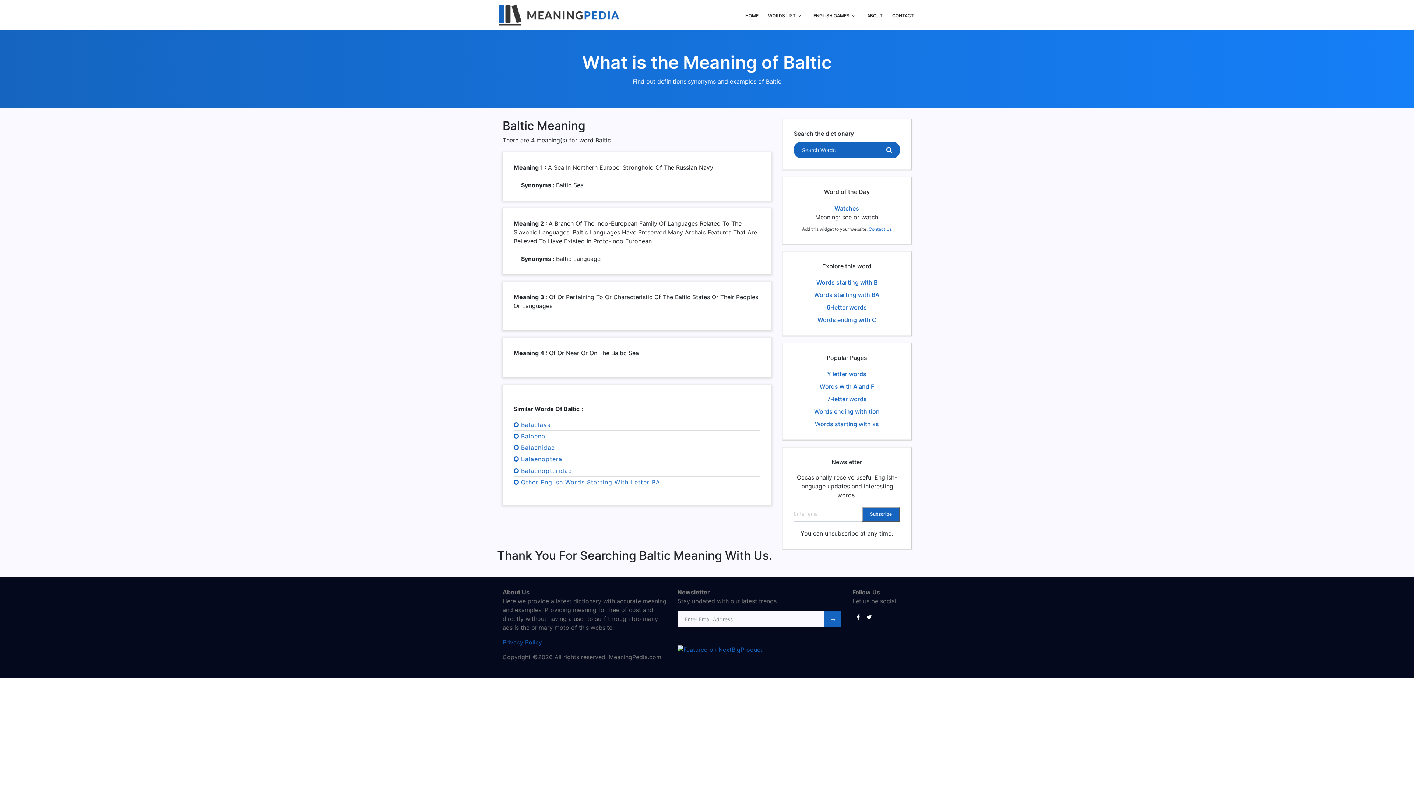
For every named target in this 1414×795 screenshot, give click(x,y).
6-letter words (847, 307)
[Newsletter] (832, 619)
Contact (903, 15)
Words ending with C (846, 320)
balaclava (536, 424)
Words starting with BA (846, 294)
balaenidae (538, 447)
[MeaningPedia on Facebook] (857, 616)
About (875, 15)
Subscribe (881, 514)
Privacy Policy (522, 642)
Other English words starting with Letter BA (590, 482)
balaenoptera (541, 459)
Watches (846, 208)
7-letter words (847, 399)
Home (752, 15)
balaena (533, 436)
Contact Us (880, 229)
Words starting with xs (847, 424)
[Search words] (889, 150)
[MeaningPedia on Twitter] (869, 616)
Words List (782, 15)
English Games (831, 15)
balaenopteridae (546, 470)
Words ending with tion (847, 411)
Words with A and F (847, 386)
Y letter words (846, 374)
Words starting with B (846, 282)
